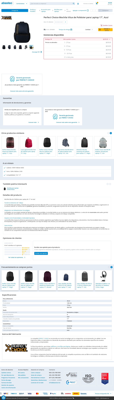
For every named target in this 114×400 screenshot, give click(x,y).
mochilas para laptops (64, 346)
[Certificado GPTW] (105, 379)
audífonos (53, 346)
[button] (21, 3)
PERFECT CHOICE (43, 338)
